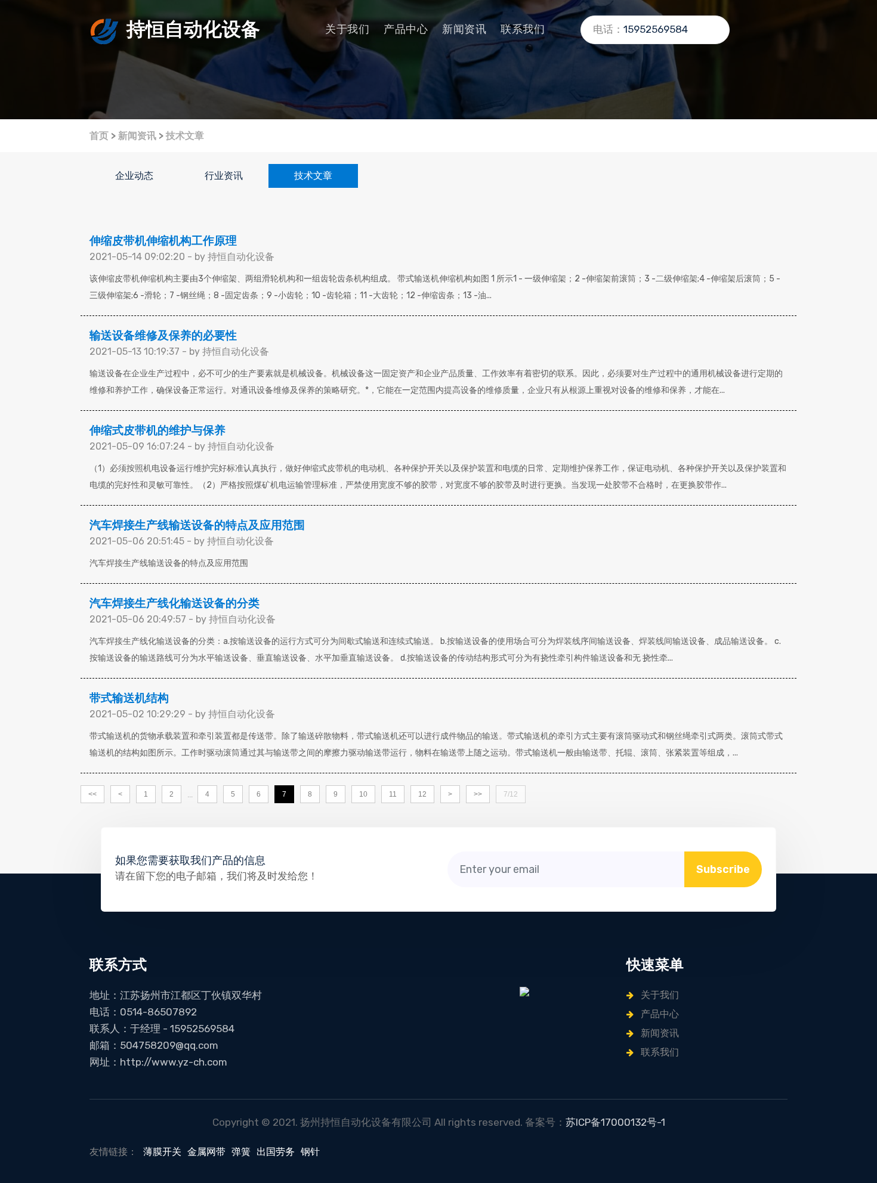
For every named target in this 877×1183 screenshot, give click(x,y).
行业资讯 (224, 175)
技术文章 (185, 135)
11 (393, 794)
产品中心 (406, 29)
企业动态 (134, 175)
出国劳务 (276, 1151)
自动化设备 (193, 29)
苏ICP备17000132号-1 (615, 1122)
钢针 (310, 1151)
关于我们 (347, 29)
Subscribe (723, 869)
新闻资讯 (464, 29)
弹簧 (241, 1151)
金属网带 (206, 1151)
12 (422, 794)
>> (478, 794)
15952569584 (655, 29)
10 (363, 794)
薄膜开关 (162, 1151)
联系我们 (523, 29)
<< (92, 794)
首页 (99, 135)
